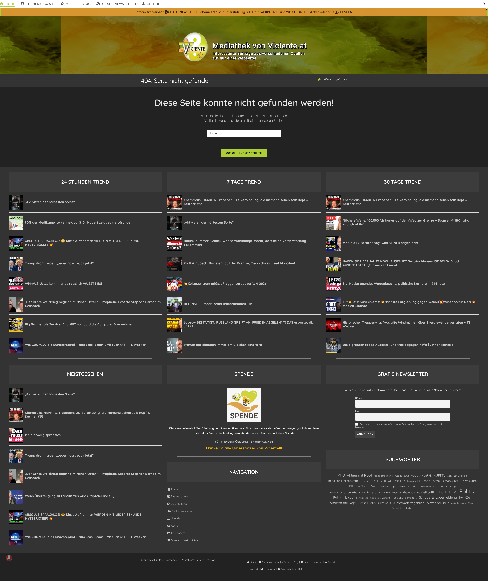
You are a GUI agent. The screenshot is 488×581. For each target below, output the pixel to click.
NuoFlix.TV (445, 492)
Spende (175, 518)
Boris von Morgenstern (343, 481)
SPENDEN (345, 12)
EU (351, 486)
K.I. (409, 486)
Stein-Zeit (465, 497)
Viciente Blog (178, 504)
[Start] (319, 79)
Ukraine (383, 503)
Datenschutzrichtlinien (184, 540)
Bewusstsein (460, 475)
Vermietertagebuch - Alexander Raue (423, 503)
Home (174, 489)
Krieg (453, 486)
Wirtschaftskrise (458, 503)
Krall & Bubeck (441, 486)
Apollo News (402, 475)
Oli (456, 492)
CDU (362, 480)
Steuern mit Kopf (343, 503)
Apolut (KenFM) (421, 475)
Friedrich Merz (366, 486)
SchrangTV (411, 497)
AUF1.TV (439, 475)
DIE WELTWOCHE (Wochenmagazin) (402, 481)
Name (358, 397)
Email (358, 410)
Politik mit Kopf (344, 497)
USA (392, 502)
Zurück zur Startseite (244, 152)
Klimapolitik (426, 486)
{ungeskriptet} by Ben (402, 508)
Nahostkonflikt (426, 492)
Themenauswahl (180, 496)
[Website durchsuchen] (484, 3)
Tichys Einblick (367, 503)
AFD (341, 475)
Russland (397, 497)
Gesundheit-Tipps (388, 486)
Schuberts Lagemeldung (438, 497)
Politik (466, 491)
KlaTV (416, 486)
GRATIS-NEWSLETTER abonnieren (192, 12)
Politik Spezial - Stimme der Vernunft (373, 497)
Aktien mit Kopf (359, 475)
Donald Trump (430, 481)
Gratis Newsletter (182, 511)
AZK (449, 475)
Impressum (177, 533)
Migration (408, 492)
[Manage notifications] (9, 558)
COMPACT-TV (375, 480)
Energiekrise (469, 481)
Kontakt (175, 525)
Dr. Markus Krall (450, 480)
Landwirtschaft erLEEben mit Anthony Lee (353, 492)
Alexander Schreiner (383, 475)
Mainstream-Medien (390, 492)
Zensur (471, 503)
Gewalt (402, 486)
